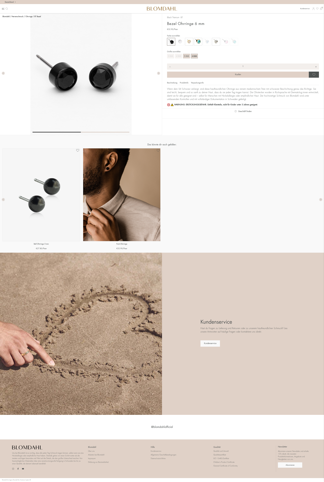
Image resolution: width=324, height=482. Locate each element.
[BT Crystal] (180, 41)
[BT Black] (171, 41)
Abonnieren (290, 465)
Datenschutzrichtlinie (158, 458)
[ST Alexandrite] (207, 41)
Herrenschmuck (17, 16)
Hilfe (153, 447)
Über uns (91, 451)
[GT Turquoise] (198, 41)
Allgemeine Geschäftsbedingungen (163, 455)
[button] (159, 73)
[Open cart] (321, 8)
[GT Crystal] (189, 41)
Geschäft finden (245, 111)
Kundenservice (305, 8)
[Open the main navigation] (3, 8)
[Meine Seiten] (313, 8)
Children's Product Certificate (224, 462)
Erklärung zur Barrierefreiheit (98, 462)
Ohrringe (28, 16)
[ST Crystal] (216, 41)
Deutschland (9, 2)
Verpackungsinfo (197, 83)
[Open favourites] (317, 8)
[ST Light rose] (225, 41)
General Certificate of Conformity (225, 466)
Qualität (216, 447)
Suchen (7, 9)
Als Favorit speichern (318, 74)
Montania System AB (25, 480)
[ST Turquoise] (234, 41)
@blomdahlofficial (162, 427)
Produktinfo (184, 83)
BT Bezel (37, 16)
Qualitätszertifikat (219, 455)
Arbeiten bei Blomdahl (96, 455)
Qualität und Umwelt (221, 451)
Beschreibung (172, 83)
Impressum (92, 458)
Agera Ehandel (13, 480)
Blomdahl (6, 16)
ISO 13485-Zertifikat (221, 458)
